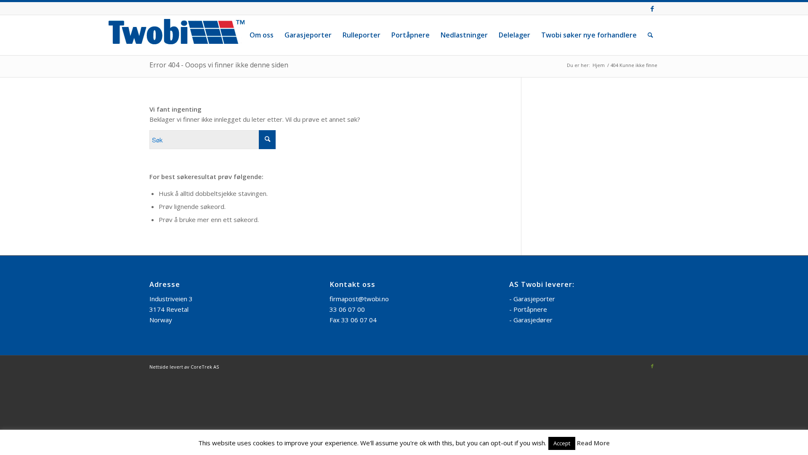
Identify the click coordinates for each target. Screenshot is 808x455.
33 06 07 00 (347, 309)
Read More (593, 443)
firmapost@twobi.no (359, 298)
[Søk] (650, 35)
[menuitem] (261, 35)
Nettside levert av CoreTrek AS (184, 367)
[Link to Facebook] (652, 8)
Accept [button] (561, 443)
